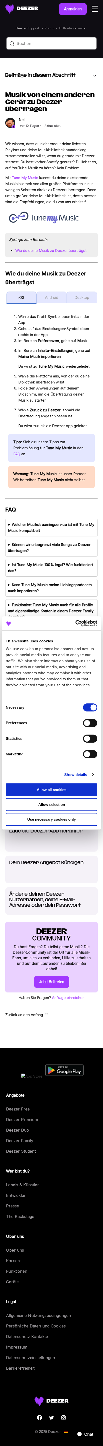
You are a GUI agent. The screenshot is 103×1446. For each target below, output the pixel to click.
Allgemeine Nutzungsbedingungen (38, 1315)
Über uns (15, 1250)
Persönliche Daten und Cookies (36, 1325)
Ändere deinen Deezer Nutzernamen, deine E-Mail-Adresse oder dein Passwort (45, 900)
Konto (49, 28)
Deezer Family (19, 1140)
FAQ (16, 454)
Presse (12, 1205)
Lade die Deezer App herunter (45, 831)
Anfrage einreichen (68, 997)
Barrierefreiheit (20, 1368)
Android (51, 297)
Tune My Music (25, 177)
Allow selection (51, 804)
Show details (75, 774)
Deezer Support (27, 28)
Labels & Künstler (22, 1184)
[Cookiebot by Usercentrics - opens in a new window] (75, 623)
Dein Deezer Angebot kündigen (46, 863)
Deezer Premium (22, 1119)
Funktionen (16, 1271)
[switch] (90, 723)
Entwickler (16, 1195)
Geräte (12, 1281)
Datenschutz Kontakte (27, 1336)
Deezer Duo (17, 1130)
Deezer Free (18, 1108)
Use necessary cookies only (51, 819)
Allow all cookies (51, 790)
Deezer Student (21, 1151)
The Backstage (20, 1216)
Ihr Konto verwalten (73, 28)
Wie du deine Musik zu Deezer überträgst (50, 250)
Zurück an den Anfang (24, 1014)
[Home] (21, 9)
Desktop (81, 297)
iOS (21, 297)
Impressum (16, 1347)
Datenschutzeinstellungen (30, 1357)
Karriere (14, 1260)
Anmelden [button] (73, 9)
